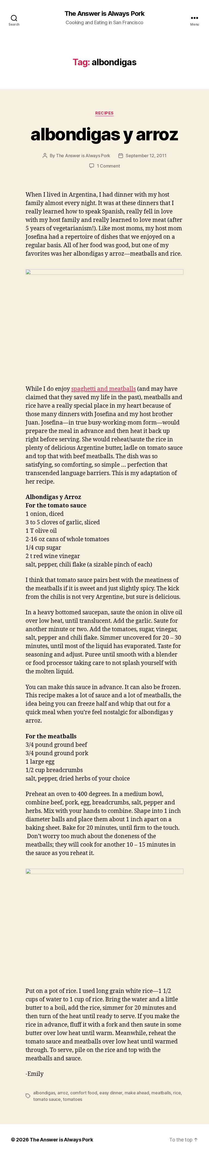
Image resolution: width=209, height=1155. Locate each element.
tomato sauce (47, 1099)
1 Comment (108, 166)
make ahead (137, 1092)
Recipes (104, 113)
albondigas (44, 1092)
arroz (62, 1092)
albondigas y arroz (104, 133)
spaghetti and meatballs (103, 389)
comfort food (83, 1092)
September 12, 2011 (146, 155)
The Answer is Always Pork (104, 13)
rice (177, 1092)
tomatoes (72, 1099)
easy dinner (110, 1092)
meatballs (161, 1092)
